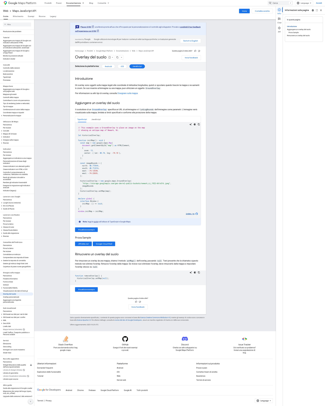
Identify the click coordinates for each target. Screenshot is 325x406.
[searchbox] (17, 24)
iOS (122, 66)
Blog (91, 3)
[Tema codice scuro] (195, 124)
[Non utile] (199, 51)
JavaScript (137, 66)
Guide (5, 16)
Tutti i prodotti (142, 390)
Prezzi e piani (201, 368)
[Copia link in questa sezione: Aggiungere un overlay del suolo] (122, 103)
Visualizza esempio (86, 230)
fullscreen (316, 10)
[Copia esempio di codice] (199, 124)
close (320, 10)
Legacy (53, 16)
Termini (40, 401)
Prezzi (59, 3)
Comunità (102, 3)
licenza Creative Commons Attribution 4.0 (155, 317)
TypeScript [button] (82, 119)
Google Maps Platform (104, 51)
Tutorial (40, 376)
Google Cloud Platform (110, 390)
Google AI (128, 390)
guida (96, 222)
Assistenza (200, 376)
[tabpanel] (138, 173)
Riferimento (18, 16)
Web (5, 11)
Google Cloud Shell (104, 244)
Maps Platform (27, 3)
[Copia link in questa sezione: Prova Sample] (94, 237)
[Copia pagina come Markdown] (117, 57)
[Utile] (195, 51)
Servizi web (121, 380)
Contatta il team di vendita (206, 372)
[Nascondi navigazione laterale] (30, 401)
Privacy (49, 401)
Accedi (319, 3)
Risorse (42, 16)
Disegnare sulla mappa (127, 93)
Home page (79, 51)
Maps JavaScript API (24, 11)
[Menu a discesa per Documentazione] (84, 3)
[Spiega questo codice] (191, 124)
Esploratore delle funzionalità (49, 372)
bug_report (312, 10)
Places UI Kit (85, 27)
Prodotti (48, 3)
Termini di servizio (203, 380)
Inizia (244, 11)
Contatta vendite (262, 11)
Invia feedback (191, 57)
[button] (16, 115)
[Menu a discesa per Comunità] (109, 3)
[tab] (82, 119)
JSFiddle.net (83, 244)
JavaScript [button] (96, 119)
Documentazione (73, 3)
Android (108, 66)
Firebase (92, 390)
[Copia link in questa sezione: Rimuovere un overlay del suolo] (121, 254)
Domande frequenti (45, 368)
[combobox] (280, 3)
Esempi (31, 16)
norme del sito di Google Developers (128, 320)
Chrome (80, 390)
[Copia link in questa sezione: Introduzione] (95, 78)
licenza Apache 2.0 (84, 320)
